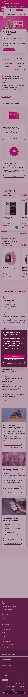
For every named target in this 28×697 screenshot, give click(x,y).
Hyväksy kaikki (14, 356)
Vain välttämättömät (14, 360)
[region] (14, 348)
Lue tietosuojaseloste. (8, 351)
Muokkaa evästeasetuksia (14, 363)
